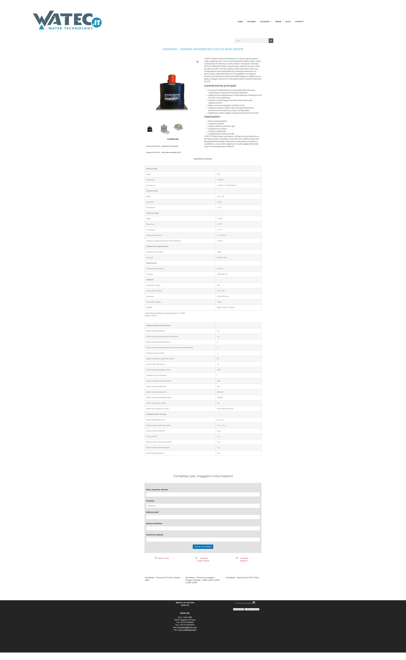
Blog (288, 22)
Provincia (150, 501)
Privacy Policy (239, 609)
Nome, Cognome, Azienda (157, 490)
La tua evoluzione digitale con (244, 603)
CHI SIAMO (251, 22)
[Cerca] (271, 40)
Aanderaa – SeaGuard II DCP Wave (242, 577)
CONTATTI (299, 22)
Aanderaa (230, 59)
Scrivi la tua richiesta (154, 535)
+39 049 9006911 (187, 622)
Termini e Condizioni (252, 609)
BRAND (278, 22)
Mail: (185, 627)
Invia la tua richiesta (203, 547)
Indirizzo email (152, 512)
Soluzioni (264, 22)
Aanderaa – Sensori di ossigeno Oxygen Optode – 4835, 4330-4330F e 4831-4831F (202, 580)
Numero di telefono (154, 523)
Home (240, 22)
